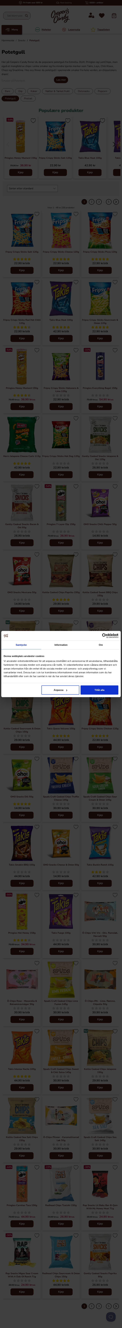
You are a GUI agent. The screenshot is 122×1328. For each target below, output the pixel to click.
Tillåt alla (99, 690)
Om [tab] (101, 644)
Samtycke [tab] (21, 644)
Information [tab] (61, 644)
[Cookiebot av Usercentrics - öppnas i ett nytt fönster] (104, 635)
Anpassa (58, 690)
